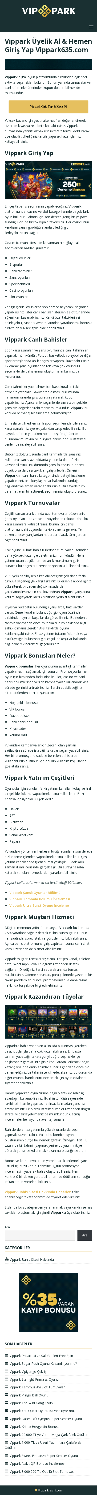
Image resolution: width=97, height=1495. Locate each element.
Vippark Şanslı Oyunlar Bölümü (35, 892)
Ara (7, 1227)
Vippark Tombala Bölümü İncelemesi (39, 899)
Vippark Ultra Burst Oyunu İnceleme (39, 905)
